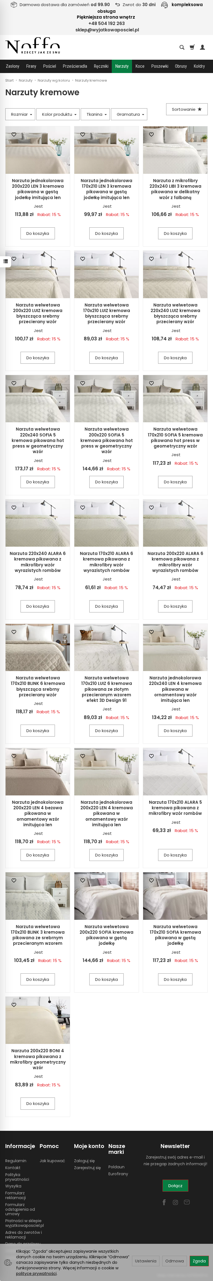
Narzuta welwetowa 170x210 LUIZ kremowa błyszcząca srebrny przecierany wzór (106, 313)
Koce (139, 66)
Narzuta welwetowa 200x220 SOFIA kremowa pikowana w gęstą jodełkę (106, 935)
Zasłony (12, 66)
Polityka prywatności (17, 1177)
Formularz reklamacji (15, 1195)
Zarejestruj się (87, 1168)
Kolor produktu (57, 114)
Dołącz (175, 1186)
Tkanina (95, 114)
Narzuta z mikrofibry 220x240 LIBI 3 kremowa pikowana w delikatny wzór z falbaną (175, 189)
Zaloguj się (84, 1161)
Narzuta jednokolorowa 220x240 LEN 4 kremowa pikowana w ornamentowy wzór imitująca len (175, 689)
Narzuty (122, 66)
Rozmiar (20, 114)
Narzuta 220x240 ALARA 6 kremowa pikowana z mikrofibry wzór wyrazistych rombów (38, 562)
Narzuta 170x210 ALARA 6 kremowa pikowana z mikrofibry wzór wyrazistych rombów (106, 562)
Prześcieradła (75, 66)
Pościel (49, 66)
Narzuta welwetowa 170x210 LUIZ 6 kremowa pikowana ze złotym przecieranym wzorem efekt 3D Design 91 (106, 689)
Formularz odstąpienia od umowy (20, 1209)
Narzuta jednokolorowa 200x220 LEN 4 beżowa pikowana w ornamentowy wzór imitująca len (38, 813)
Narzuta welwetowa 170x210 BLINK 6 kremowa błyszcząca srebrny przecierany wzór (38, 686)
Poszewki (159, 66)
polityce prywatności (36, 1273)
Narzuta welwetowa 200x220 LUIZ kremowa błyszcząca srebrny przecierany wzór (37, 313)
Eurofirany (118, 1174)
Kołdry (199, 66)
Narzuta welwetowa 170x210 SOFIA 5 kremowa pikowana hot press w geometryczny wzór (175, 437)
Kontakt (13, 1168)
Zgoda (199, 1261)
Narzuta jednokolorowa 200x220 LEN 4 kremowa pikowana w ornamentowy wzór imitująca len (106, 813)
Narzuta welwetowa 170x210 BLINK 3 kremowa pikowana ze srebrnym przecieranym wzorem (38, 935)
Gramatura (129, 114)
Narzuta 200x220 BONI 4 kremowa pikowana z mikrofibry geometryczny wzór (38, 1059)
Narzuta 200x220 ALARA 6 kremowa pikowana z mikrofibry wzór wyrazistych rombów (175, 562)
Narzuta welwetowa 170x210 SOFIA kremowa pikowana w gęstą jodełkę (175, 935)
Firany (31, 66)
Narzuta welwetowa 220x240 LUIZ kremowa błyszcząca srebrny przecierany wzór (175, 313)
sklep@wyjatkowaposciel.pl (107, 30)
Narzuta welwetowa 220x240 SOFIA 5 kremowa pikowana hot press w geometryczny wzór (38, 440)
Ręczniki (101, 66)
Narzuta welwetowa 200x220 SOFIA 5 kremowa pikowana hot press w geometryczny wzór (106, 440)
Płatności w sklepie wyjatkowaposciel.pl (24, 1223)
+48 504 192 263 (106, 23)
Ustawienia (145, 1261)
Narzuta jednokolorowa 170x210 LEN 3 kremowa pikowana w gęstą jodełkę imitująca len (106, 189)
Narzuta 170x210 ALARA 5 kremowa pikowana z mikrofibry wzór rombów (175, 808)
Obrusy (181, 66)
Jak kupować (52, 1161)
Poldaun (116, 1167)
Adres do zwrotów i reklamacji (23, 1235)
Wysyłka (13, 1186)
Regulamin (15, 1161)
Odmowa (174, 1261)
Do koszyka (37, 233)
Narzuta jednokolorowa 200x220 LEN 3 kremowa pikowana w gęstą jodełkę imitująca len (38, 189)
